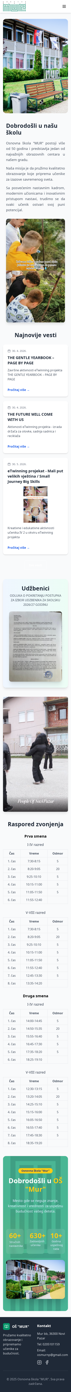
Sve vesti (35, 565)
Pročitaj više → (19, 390)
